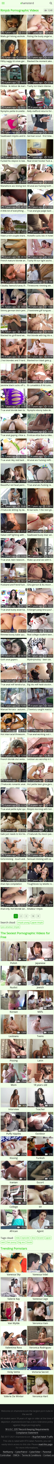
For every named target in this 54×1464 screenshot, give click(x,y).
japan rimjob (37, 922)
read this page (45, 1444)
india (18, 1237)
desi (33, 1237)
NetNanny (8, 1451)
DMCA (16, 1455)
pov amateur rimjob (10, 927)
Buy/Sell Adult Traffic (43, 1436)
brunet (41, 1237)
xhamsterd (27, 3)
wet (3, 1242)
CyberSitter (34, 1451)
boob (29, 1242)
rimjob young (23, 922)
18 (33, 916)
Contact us (48, 1455)
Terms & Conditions (31, 1455)
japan (48, 1237)
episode (25, 1237)
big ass (21, 1242)
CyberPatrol (21, 1451)
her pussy (11, 1242)
